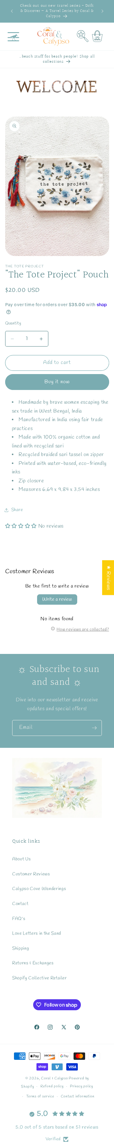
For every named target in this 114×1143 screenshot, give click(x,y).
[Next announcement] (102, 11)
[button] (13, 36)
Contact (20, 904)
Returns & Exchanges (33, 963)
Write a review (57, 599)
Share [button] (17, 510)
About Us (21, 859)
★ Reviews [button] (108, 577)
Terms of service (40, 1096)
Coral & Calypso (54, 1078)
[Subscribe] (94, 728)
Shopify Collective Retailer (39, 978)
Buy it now (57, 382)
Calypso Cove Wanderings (39, 889)
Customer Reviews (31, 874)
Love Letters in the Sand (36, 933)
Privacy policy (81, 1086)
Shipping (20, 948)
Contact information (78, 1096)
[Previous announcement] (12, 11)
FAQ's (18, 919)
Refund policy (52, 1086)
